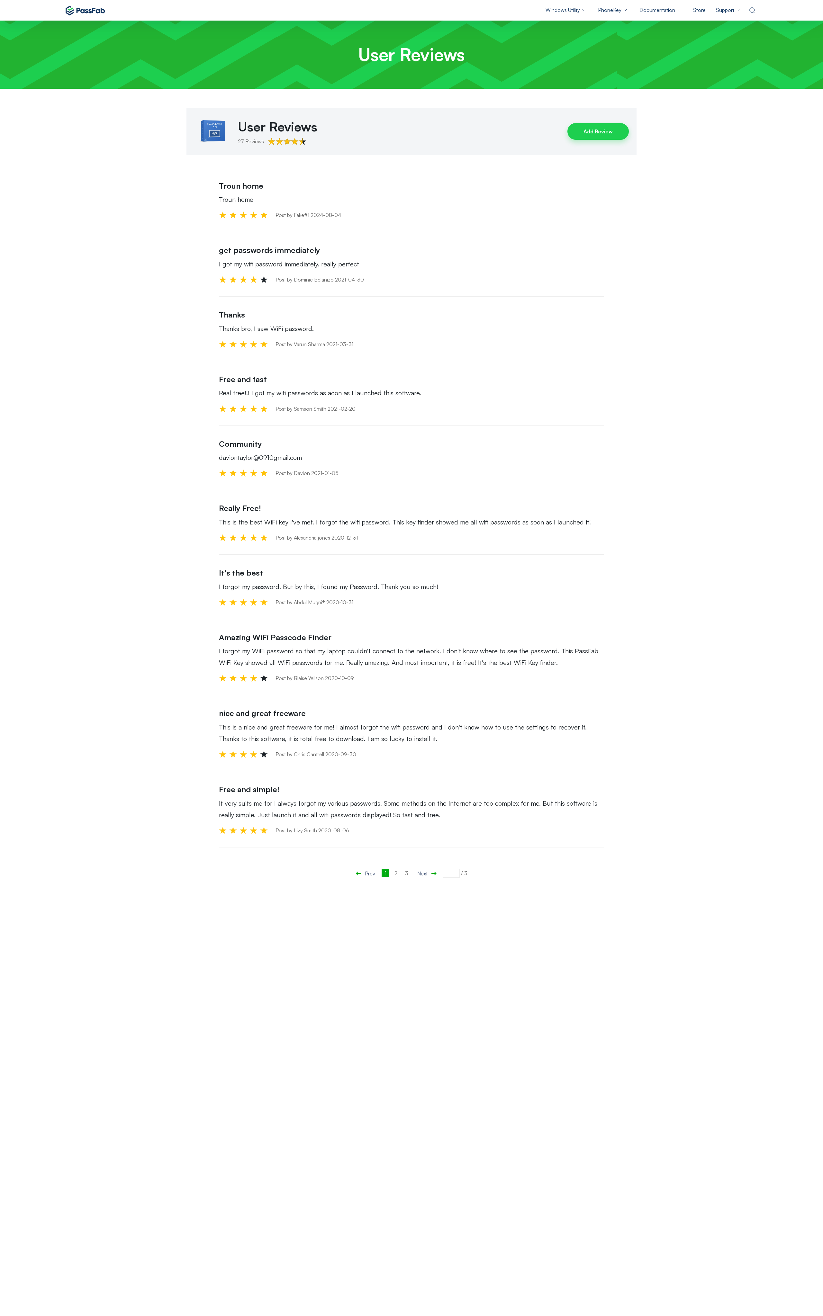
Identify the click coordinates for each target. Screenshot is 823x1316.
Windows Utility (563, 10)
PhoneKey (609, 10)
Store (699, 10)
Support (725, 10)
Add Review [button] (598, 131)
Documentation (657, 10)
